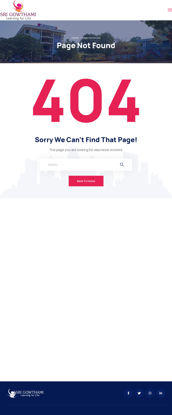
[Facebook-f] (128, 393)
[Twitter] (139, 393)
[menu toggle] (170, 10)
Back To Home (86, 181)
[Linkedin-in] (160, 393)
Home (75, 38)
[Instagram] (150, 393)
